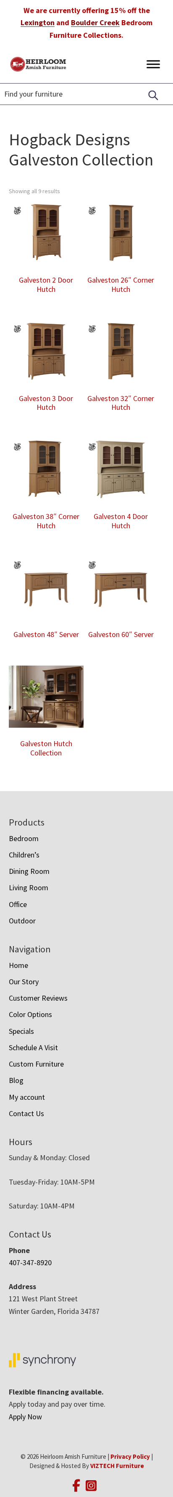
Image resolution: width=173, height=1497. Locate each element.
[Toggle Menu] (153, 64)
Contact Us (26, 1113)
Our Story (24, 981)
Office (18, 904)
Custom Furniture (36, 1064)
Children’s (24, 855)
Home (18, 965)
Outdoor (22, 920)
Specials (21, 1031)
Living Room (28, 887)
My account (27, 1097)
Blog (16, 1080)
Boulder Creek (95, 22)
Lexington (38, 22)
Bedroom (24, 838)
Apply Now (25, 1416)
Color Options (30, 1014)
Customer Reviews (38, 998)
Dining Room (29, 871)
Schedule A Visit (33, 1047)
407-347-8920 (30, 1262)
